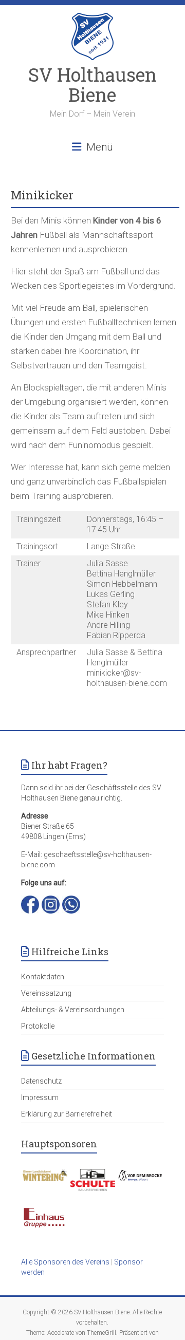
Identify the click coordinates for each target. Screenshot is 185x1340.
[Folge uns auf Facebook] (30, 901)
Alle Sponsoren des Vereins (65, 1262)
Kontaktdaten (42, 977)
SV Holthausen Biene (92, 84)
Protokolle (37, 1026)
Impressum (40, 1097)
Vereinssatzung (46, 993)
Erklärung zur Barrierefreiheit (66, 1114)
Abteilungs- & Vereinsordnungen (72, 1010)
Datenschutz (41, 1081)
